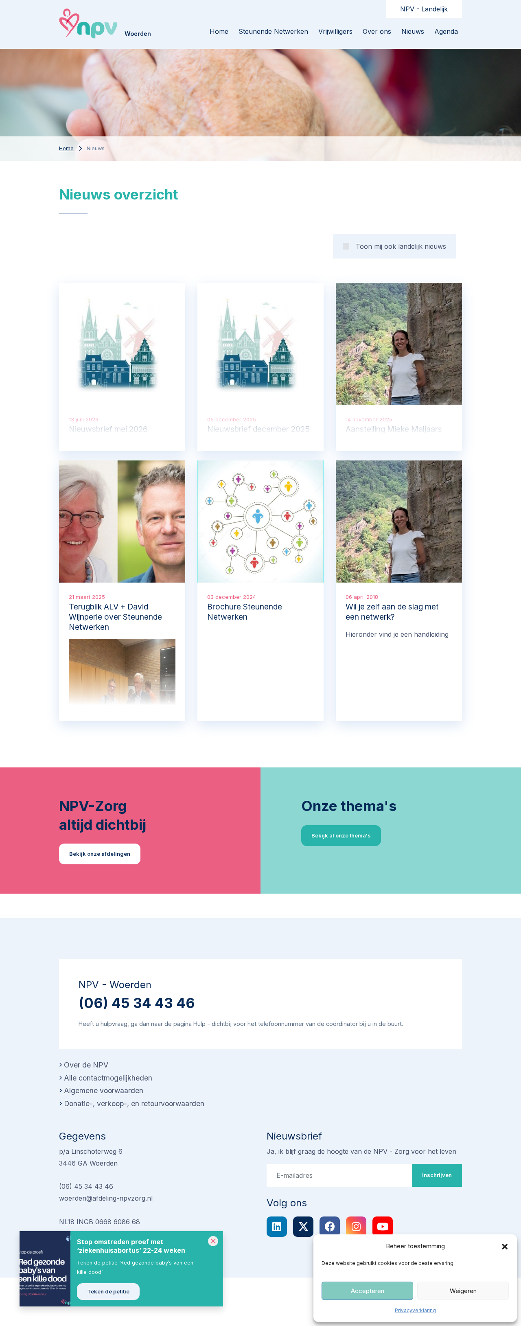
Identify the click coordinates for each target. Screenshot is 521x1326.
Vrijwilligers (335, 31)
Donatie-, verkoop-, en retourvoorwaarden (134, 1103)
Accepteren (367, 1291)
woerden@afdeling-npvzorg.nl (106, 1198)
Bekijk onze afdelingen (99, 853)
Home (66, 148)
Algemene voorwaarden (103, 1090)
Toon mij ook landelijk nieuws (401, 246)
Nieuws (412, 31)
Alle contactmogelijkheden (108, 1078)
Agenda (446, 31)
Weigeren (463, 1291)
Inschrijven (437, 1175)
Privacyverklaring (415, 1310)
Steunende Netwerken (273, 31)
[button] (505, 1246)
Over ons (377, 31)
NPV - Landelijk (424, 9)
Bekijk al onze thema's (341, 835)
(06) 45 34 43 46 (137, 1003)
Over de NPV (86, 1065)
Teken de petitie (108, 1291)
